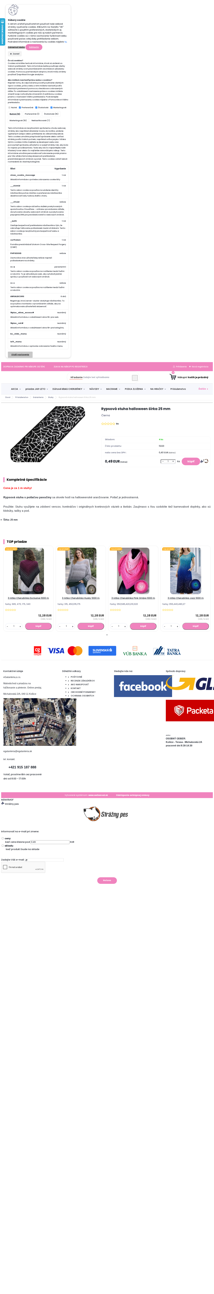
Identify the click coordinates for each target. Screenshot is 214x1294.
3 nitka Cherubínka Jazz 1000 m (186, 598)
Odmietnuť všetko (16, 47)
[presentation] (106, 635)
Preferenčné (27, 107)
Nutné (14, 107)
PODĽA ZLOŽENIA (134, 389)
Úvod (7, 397)
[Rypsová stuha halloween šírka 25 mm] (47, 434)
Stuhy (51, 397)
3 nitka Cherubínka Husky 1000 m (81, 598)
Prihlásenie (181, 366)
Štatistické (43, 107)
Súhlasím (34, 47)
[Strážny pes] (204, 462)
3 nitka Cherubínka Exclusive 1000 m (28, 598)
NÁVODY (94, 389)
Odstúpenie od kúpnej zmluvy (132, 795)
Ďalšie (202, 388)
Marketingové (59, 107)
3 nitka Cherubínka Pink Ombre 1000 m (133, 598)
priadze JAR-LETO (35, 389)
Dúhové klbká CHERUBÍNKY (67, 389)
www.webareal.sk (98, 795)
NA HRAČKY (156, 389)
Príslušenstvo (178, 389)
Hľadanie (77, 377)
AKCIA (14, 389)
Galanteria (38, 397)
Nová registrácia (200, 366)
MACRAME (111, 389)
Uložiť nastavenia (20, 354)
